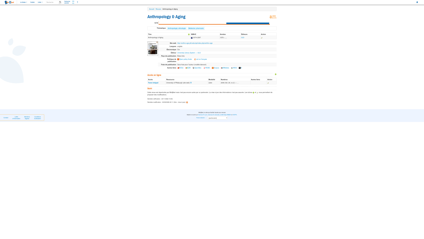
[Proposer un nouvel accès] (276, 74)
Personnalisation (200, 118)
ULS (242, 37)
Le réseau (23, 2)
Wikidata (226, 68)
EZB (188, 68)
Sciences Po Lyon (202, 115)
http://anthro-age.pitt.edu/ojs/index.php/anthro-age (195, 43)
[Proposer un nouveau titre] (189, 34)
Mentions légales (27, 117)
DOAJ (181, 68)
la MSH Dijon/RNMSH (225, 115)
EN (73, 1)
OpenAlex (197, 68)
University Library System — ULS (189, 53)
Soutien (32, 2)
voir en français (201, 59)
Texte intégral (153, 83)
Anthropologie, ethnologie (177, 28)
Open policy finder (185, 59)
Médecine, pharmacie (196, 28)
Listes (40, 2)
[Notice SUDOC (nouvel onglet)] (192, 37)
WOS (235, 68)
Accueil (151, 9)
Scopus (216, 68)
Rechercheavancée (67, 2)
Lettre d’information (16, 117)
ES (73, 3)
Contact (6, 118)
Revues (158, 9)
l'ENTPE (235, 115)
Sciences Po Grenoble (214, 115)
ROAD (207, 68)
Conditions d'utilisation (37, 117)
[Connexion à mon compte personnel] (417, 2)
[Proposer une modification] (262, 37)
